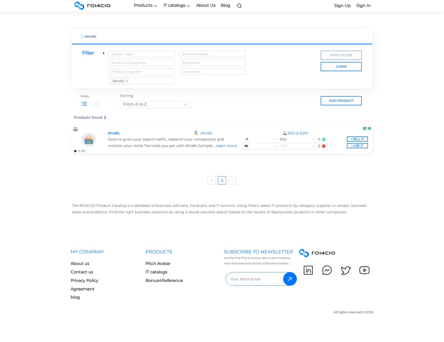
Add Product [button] (341, 101)
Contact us (82, 272)
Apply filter (341, 55)
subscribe (290, 279)
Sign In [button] (363, 5)
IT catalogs (174, 5)
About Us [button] (206, 5)
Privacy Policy (84, 280)
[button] (328, 133)
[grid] (96, 104)
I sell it (357, 139)
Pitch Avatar (157, 263)
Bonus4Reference (164, 280)
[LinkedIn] (308, 270)
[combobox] (141, 54)
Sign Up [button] (342, 5)
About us (80, 263)
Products (143, 5)
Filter (88, 53)
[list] (84, 104)
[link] (239, 5)
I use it (357, 145)
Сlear (341, 66)
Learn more (226, 145)
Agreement (83, 288)
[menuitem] (108, 276)
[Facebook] (327, 270)
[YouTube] (364, 270)
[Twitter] (345, 270)
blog (75, 297)
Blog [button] (225, 5)
